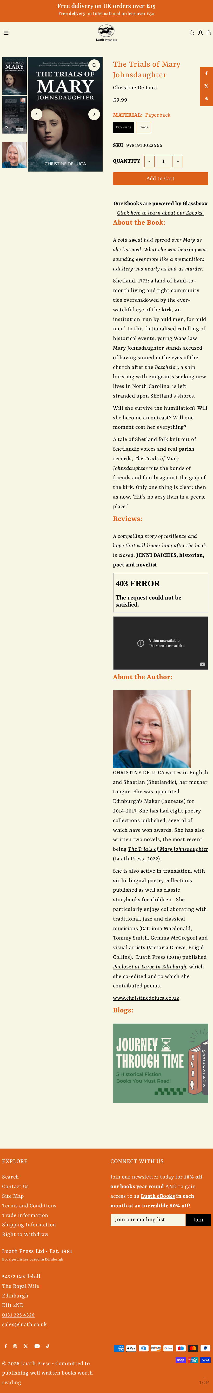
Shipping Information (29, 1225)
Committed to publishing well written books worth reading (47, 1373)
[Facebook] (6, 1347)
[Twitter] (26, 1347)
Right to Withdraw (25, 1235)
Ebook (143, 127)
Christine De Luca (135, 88)
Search (10, 1177)
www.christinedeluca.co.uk (146, 998)
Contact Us (15, 1187)
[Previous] (36, 114)
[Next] (94, 114)
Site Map (13, 1196)
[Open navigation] (46, 32)
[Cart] (209, 32)
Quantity (127, 161)
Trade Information (25, 1216)
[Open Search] (192, 32)
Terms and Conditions (29, 1206)
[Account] (200, 32)
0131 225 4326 (18, 1315)
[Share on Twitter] (206, 86)
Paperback (123, 127)
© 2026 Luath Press (26, 1364)
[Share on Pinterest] (206, 99)
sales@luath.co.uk (24, 1325)
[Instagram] (15, 1347)
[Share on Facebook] (206, 73)
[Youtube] (37, 1347)
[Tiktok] (47, 1347)
